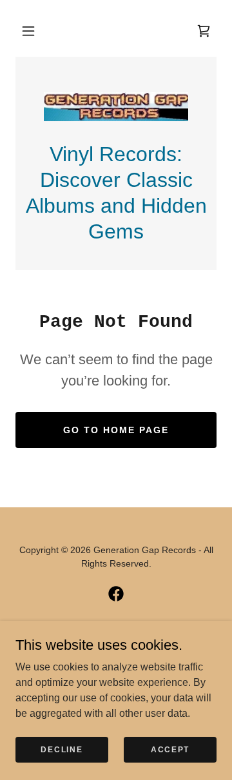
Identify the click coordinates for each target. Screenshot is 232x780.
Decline (61, 749)
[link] (116, 107)
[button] (28, 31)
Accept (170, 749)
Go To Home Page (116, 430)
